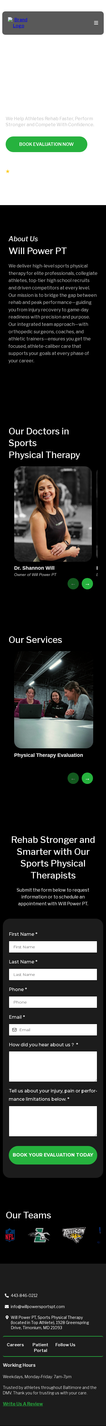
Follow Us (65, 1344)
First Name (23, 934)
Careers (15, 1344)
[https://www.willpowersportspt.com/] (18, 22)
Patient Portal (40, 1347)
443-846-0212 (24, 1295)
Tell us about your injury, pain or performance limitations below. (53, 1095)
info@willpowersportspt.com (38, 1306)
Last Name (23, 962)
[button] (95, 23)
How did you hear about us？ (43, 1044)
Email (17, 1017)
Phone (18, 989)
